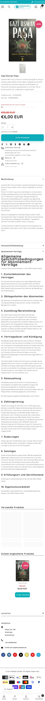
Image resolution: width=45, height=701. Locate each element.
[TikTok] (21, 655)
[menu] (2, 6)
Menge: (3, 123)
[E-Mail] (24, 144)
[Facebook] (2, 144)
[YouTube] (33, 655)
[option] (22, 40)
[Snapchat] (27, 655)
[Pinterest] (11, 144)
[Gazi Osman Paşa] (22, 570)
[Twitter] (7, 144)
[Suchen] (9, 6)
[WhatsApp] (28, 144)
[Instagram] (9, 655)
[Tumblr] (15, 144)
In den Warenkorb (23, 137)
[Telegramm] (20, 144)
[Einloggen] (36, 7)
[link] (11, 540)
